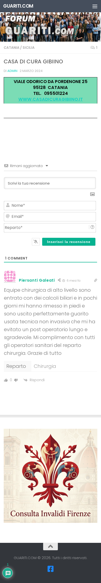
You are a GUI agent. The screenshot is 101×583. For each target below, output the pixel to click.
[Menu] (95, 6)
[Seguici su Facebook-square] (50, 569)
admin (12, 71)
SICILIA (29, 47)
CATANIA (11, 47)
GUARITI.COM (18, 6)
